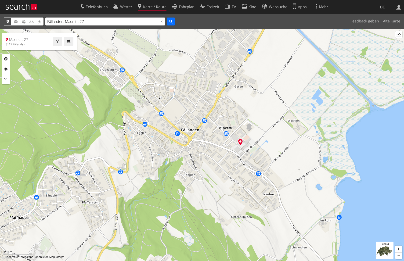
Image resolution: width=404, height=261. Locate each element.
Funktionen (6, 79)
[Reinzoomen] (398, 249)
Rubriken (6, 59)
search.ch (13, 257)
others (60, 257)
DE (382, 7)
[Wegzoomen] (398, 255)
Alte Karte (391, 21)
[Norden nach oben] (398, 43)
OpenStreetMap (45, 257)
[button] (240, 142)
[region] (202, 145)
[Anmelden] (398, 7)
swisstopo (27, 257)
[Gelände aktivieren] (398, 34)
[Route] (57, 41)
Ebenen (6, 69)
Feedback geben (364, 21)
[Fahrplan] (68, 41)
